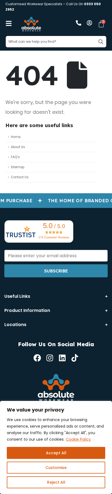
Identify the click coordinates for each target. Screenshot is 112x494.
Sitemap (17, 167)
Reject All (56, 482)
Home (15, 137)
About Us (18, 147)
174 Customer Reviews (53, 237)
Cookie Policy (78, 439)
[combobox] (56, 42)
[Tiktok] (75, 358)
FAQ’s (15, 157)
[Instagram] (50, 358)
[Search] (101, 41)
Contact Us (20, 177)
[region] (56, 447)
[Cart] (101, 23)
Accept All (56, 453)
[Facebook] (37, 358)
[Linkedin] (62, 358)
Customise (56, 467)
